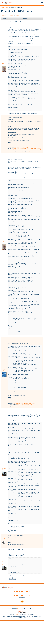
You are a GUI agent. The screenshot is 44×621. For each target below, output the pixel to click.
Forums (2, 7)
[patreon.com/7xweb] (24, 591)
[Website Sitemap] (27, 595)
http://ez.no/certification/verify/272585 (24, 404)
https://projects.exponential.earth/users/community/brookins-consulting (27, 149)
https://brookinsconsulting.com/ (23, 147)
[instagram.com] (17, 591)
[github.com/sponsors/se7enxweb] (22, 591)
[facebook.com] (19, 591)
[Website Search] (29, 595)
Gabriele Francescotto (4, 468)
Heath (3, 134)
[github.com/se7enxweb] (14, 595)
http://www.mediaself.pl (25, 402)
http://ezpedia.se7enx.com (31, 151)
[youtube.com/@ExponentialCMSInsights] (19, 595)
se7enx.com (22, 598)
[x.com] (14, 591)
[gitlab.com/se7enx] (17, 595)
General (6, 7)
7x (17, 608)
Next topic (18, 15)
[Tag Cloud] (24, 595)
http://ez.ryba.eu (14, 406)
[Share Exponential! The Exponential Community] (7, 2)
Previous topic (5, 15)
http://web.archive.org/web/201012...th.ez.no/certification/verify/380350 (26, 148)
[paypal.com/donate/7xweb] (29, 591)
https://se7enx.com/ (14, 145)
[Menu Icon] (42, 2)
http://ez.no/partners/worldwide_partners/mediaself (24, 403)
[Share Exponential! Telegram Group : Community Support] (22, 595)
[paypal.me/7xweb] (27, 591)
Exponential (16, 614)
